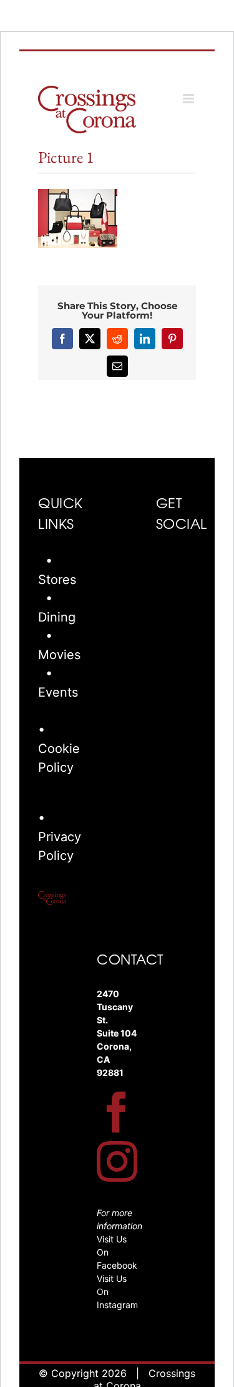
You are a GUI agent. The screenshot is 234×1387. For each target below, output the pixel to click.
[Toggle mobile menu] (189, 98)
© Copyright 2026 (83, 1373)
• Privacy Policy (59, 837)
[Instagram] (117, 1161)
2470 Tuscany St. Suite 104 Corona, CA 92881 (117, 1033)
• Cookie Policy (59, 748)
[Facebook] (117, 1112)
